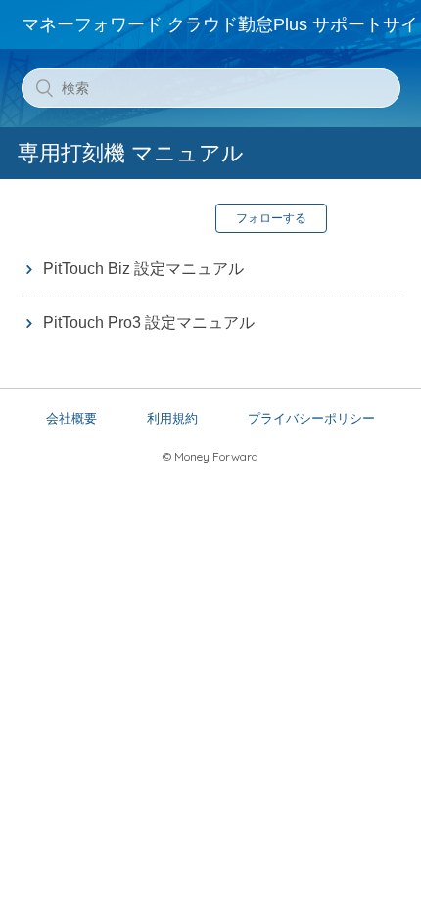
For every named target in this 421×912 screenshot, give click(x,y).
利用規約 (172, 418)
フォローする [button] (271, 218)
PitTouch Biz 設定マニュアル (143, 268)
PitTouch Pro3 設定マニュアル (149, 322)
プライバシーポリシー (311, 418)
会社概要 (71, 418)
